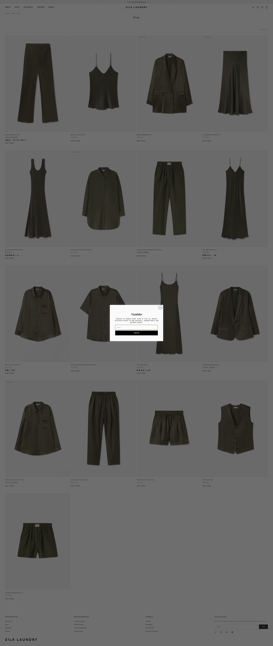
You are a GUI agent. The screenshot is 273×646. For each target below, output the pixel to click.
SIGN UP (136, 333)
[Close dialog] (160, 307)
